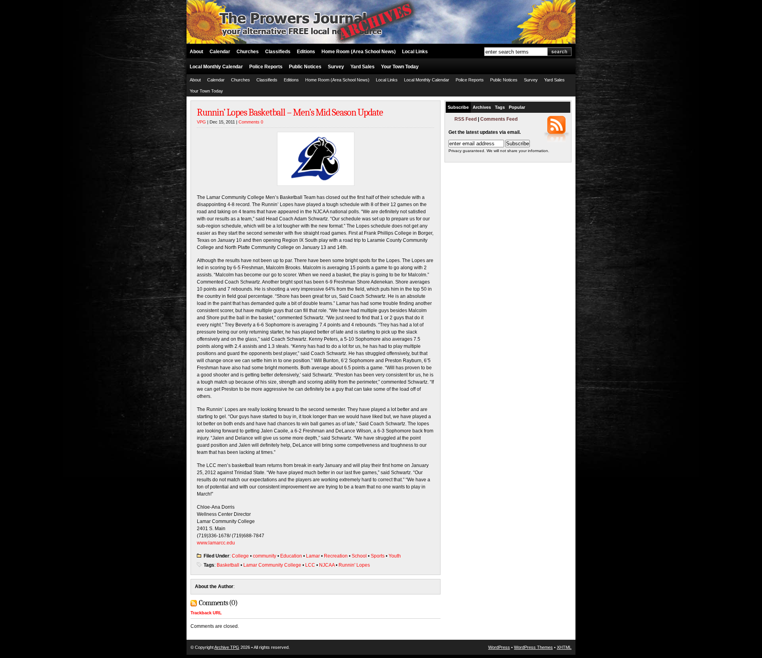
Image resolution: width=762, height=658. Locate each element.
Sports (378, 556)
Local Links (415, 51)
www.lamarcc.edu (216, 543)
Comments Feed (499, 119)
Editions (306, 51)
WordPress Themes (533, 647)
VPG (201, 122)
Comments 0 (251, 122)
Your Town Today (400, 66)
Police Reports (266, 66)
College (240, 556)
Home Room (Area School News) (358, 51)
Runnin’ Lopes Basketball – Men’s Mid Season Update (290, 112)
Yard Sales (362, 66)
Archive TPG (226, 647)
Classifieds (278, 51)
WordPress (499, 647)
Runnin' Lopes (354, 565)
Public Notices (305, 66)
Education (291, 556)
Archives (482, 107)
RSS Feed (465, 119)
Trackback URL (206, 612)
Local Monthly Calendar (216, 66)
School (359, 556)
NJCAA (327, 565)
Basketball (228, 565)
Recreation (336, 556)
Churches (248, 51)
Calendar (220, 51)
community (264, 556)
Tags (500, 107)
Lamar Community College (272, 565)
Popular (517, 107)
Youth (395, 556)
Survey (336, 66)
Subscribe (458, 107)
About (196, 51)
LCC (310, 565)
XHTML (564, 647)
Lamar (313, 556)
